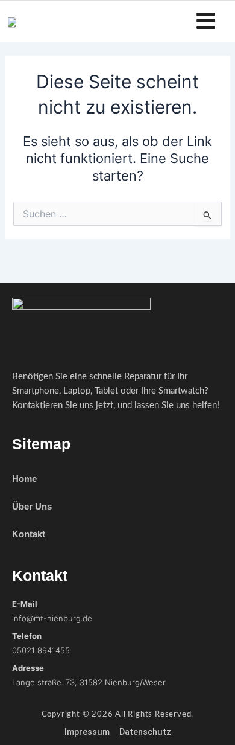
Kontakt (28, 534)
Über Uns (32, 506)
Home (24, 478)
